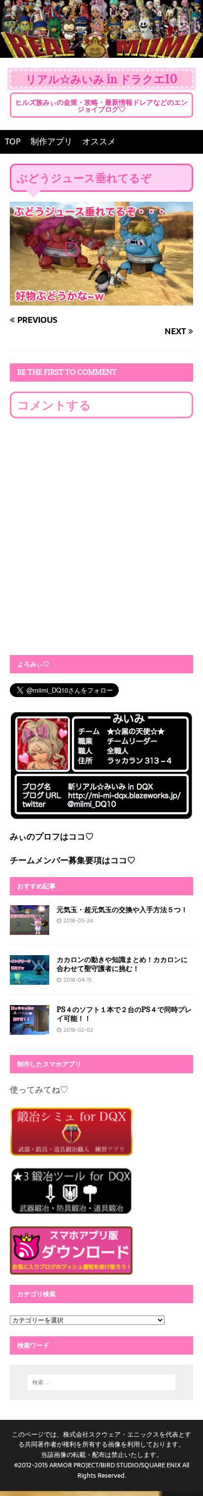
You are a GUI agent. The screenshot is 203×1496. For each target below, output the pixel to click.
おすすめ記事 (36, 885)
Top (194, 1487)
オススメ (99, 141)
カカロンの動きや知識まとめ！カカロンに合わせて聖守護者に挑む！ (122, 964)
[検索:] (101, 1382)
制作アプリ (51, 141)
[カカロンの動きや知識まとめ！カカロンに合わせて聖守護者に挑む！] (29, 978)
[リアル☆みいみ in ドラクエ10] (101, 50)
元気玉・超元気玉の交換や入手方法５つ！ (122, 909)
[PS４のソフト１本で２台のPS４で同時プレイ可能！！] (29, 1028)
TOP (13, 141)
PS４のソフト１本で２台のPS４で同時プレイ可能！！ (124, 1014)
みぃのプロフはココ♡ (52, 836)
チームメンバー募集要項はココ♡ (72, 860)
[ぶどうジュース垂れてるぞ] (101, 298)
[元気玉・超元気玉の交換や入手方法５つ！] (29, 928)
